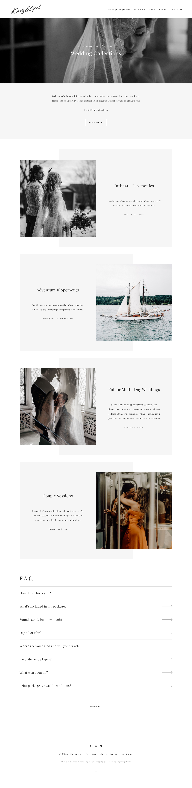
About (152, 9)
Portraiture (139, 9)
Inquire (162, 9)
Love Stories (176, 9)
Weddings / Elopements (119, 9)
